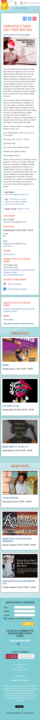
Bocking (5, 365)
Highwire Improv (24, 209)
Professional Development (14, 204)
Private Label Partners (13, 713)
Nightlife (24, 202)
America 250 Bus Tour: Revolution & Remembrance (16, 540)
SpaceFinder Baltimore (20, 8)
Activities (17, 202)
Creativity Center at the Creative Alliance (16, 34)
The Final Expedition (10, 497)
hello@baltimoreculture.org (20, 680)
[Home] (7, 6)
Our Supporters (28, 713)
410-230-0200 (20, 676)
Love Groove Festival (10, 405)
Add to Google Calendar (17, 289)
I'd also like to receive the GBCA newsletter (19, 618)
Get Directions (9, 254)
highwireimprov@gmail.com (14, 222)
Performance (14, 199)
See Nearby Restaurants (13, 275)
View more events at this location (18, 323)
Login (15, 3)
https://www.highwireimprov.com (16, 194)
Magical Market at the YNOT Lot (15, 446)
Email (6, 607)
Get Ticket (7, 246)
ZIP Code (6, 615)
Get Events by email (33, 3)
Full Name (6, 611)
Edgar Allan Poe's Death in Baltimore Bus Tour (18, 582)
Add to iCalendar (14, 284)
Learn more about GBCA (20, 640)
